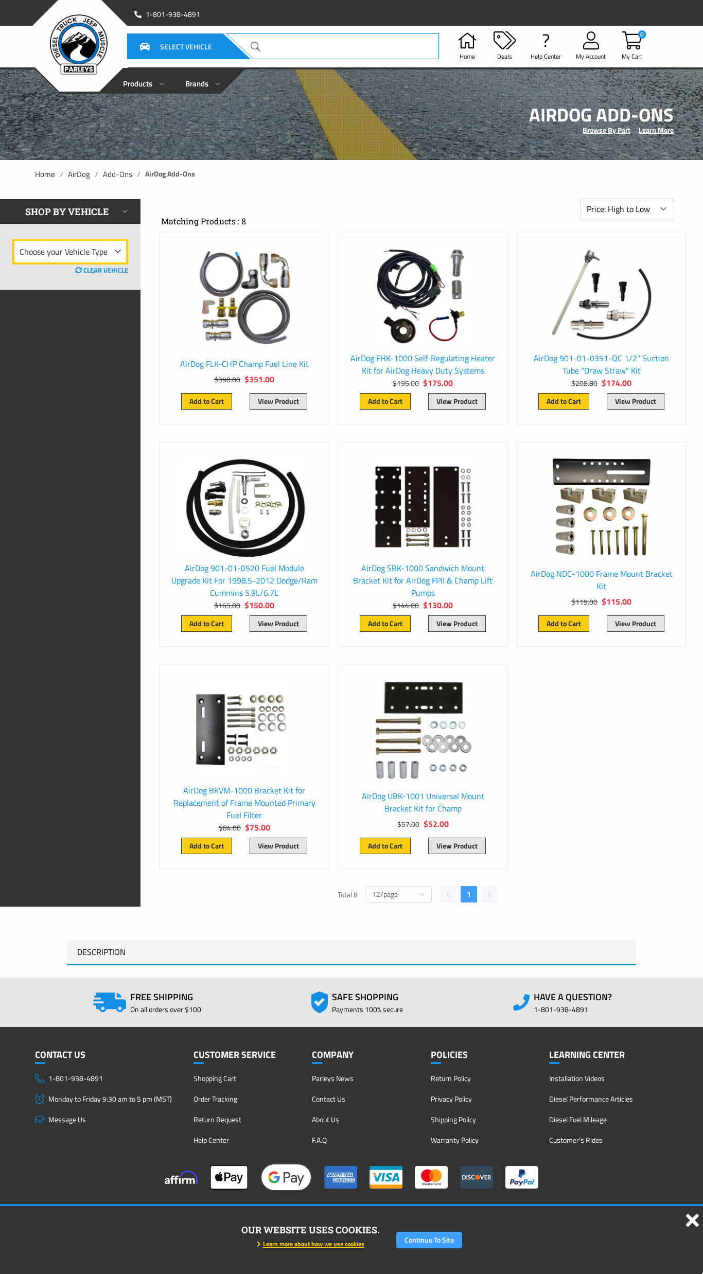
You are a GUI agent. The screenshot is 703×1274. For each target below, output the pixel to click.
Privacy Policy (451, 1098)
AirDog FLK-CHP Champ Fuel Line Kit (244, 364)
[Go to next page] (489, 894)
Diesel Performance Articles (591, 1098)
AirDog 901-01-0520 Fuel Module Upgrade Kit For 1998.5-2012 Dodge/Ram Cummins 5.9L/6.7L (244, 580)
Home (45, 174)
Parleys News (333, 1078)
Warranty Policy (455, 1140)
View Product (278, 401)
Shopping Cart (215, 1078)
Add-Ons (117, 174)
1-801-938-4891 (173, 14)
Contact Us (328, 1098)
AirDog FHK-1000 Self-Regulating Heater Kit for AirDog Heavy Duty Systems (422, 364)
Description (101, 952)
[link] (45, 174)
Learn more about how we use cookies (313, 1244)
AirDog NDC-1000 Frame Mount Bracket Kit (602, 580)
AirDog (79, 174)
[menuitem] (144, 80)
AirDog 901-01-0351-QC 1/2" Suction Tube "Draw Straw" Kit (601, 364)
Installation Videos (577, 1078)
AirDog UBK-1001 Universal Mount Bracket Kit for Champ (423, 802)
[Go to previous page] (448, 894)
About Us (325, 1119)
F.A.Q (319, 1140)
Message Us (67, 1119)
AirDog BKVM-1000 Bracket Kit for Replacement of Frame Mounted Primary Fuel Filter (244, 802)
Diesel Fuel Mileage (578, 1119)
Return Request (217, 1119)
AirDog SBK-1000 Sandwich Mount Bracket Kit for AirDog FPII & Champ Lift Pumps (423, 580)
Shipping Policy (453, 1119)
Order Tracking (215, 1098)
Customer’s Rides (576, 1140)
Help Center (211, 1140)
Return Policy (451, 1078)
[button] (163, 46)
